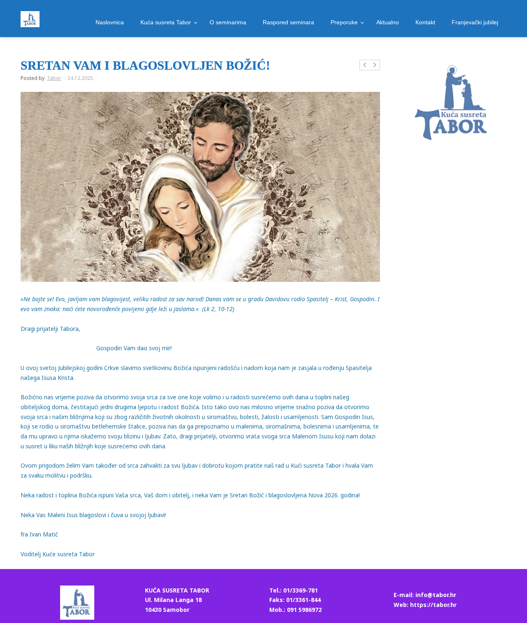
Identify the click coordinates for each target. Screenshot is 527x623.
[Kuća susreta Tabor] (30, 19)
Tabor (54, 78)
